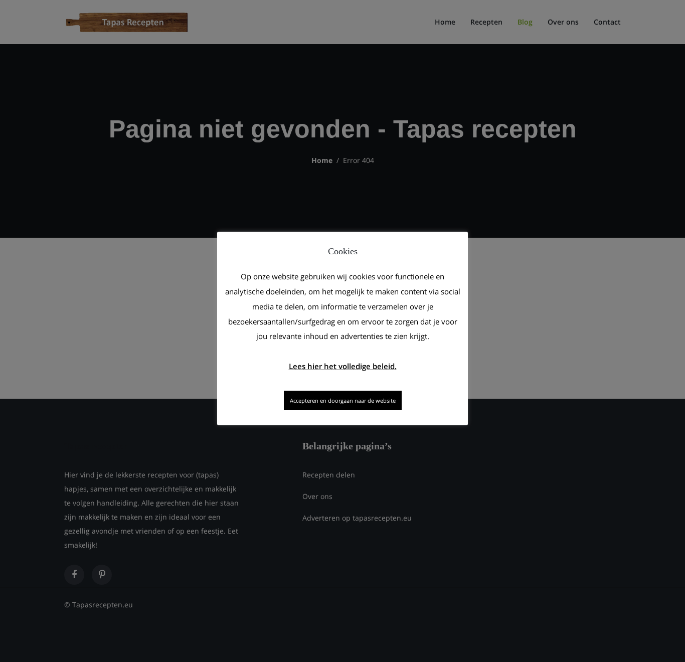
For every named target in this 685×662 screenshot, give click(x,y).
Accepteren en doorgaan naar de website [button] (343, 400)
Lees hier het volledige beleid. (343, 366)
